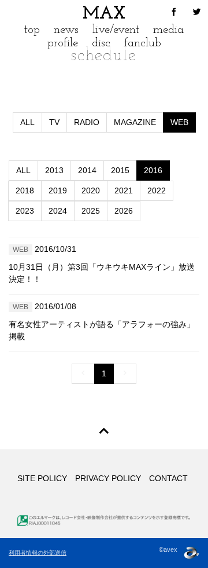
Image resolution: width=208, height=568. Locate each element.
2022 (156, 190)
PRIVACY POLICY (108, 478)
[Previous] (83, 374)
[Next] (124, 374)
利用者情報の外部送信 (37, 552)
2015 (120, 170)
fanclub (142, 43)
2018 (25, 190)
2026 (123, 210)
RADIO (86, 122)
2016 (153, 170)
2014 (87, 170)
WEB (179, 122)
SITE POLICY (42, 478)
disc (101, 43)
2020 (90, 190)
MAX (104, 14)
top (32, 30)
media (168, 30)
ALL (27, 122)
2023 (25, 210)
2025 (90, 210)
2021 (123, 190)
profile (62, 43)
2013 (54, 170)
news (66, 30)
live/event (115, 30)
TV (54, 122)
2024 (58, 210)
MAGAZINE (135, 122)
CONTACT (168, 478)
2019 (58, 190)
